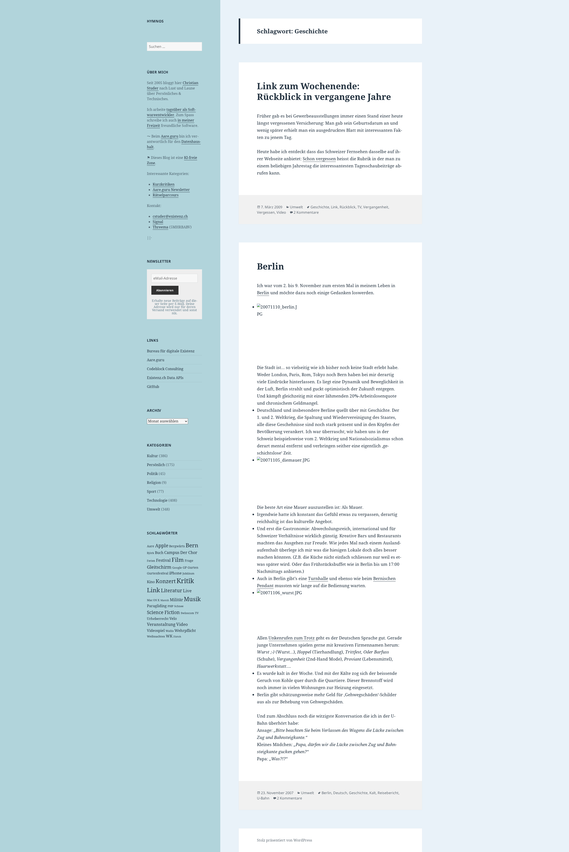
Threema (160, 227)
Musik (192, 599)
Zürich (177, 636)
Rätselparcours (165, 195)
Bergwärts (177, 546)
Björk (150, 553)
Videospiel (156, 630)
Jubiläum (188, 573)
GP (185, 567)
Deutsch (340, 792)
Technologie (157, 500)
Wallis (170, 631)
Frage (189, 560)
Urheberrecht (157, 618)
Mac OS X (153, 600)
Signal (158, 221)
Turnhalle (318, 578)
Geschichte (320, 207)
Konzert (166, 581)
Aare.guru (169, 136)
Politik (152, 473)
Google (177, 568)
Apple (161, 545)
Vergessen (266, 212)
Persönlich (156, 464)
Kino (151, 581)
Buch (159, 552)
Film (178, 559)
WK (169, 636)
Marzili (164, 600)
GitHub (153, 386)
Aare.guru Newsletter (171, 189)
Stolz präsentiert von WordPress (284, 840)
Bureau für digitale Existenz (170, 351)
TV (197, 613)
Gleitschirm (159, 567)
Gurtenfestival (157, 573)
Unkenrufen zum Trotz (291, 638)
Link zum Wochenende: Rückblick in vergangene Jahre (324, 91)
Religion (154, 482)
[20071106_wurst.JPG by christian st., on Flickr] (330, 608)
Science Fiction (163, 612)
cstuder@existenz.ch (170, 216)
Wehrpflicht (185, 630)
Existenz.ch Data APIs (165, 377)
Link (153, 590)
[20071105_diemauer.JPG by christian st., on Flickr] (330, 477)
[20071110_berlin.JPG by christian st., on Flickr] (330, 330)
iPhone (175, 573)
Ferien (151, 560)
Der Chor (188, 552)
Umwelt (153, 509)
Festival (163, 560)
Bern (192, 545)
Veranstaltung (161, 624)
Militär (176, 599)
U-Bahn (263, 798)
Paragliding (157, 605)
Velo (173, 618)
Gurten (193, 567)
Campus (171, 552)
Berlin (270, 266)
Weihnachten (156, 636)
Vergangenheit (375, 207)
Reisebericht (388, 792)
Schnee (178, 606)
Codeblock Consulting (165, 368)
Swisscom (187, 613)
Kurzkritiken (163, 184)
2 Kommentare (306, 212)
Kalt (372, 792)
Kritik (185, 580)
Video (182, 624)
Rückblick (348, 207)
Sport (151, 491)
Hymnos (155, 21)
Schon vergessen (319, 159)
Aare (150, 546)
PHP (170, 606)
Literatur (171, 590)
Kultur (152, 455)
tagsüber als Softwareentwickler (171, 112)
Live (187, 590)
